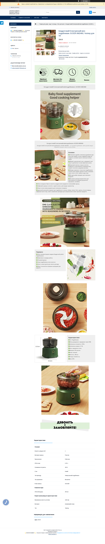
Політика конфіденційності (74, 532)
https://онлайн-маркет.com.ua (19, 65)
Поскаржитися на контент (62, 532)
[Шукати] (78, 12)
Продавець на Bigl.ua (52, 531)
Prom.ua (60, 530)
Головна (13, 17)
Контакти (45, 17)
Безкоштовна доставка (64, 51)
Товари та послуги (24, 17)
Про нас (36, 17)
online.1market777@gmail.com (19, 68)
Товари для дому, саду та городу (47, 24)
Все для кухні (61, 24)
